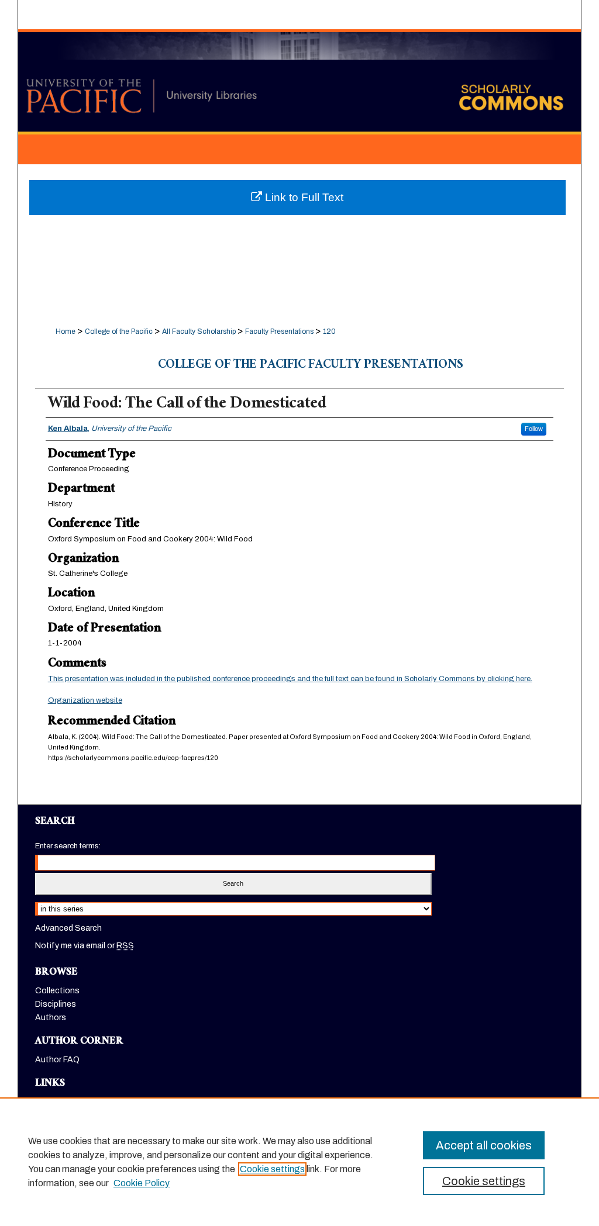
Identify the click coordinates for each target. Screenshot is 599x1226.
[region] (299, 1161)
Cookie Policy (141, 1183)
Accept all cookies (484, 1145)
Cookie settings (272, 1169)
